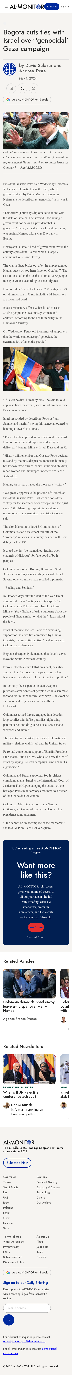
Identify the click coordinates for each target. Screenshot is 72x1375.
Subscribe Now (17, 1162)
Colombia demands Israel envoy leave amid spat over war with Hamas (29, 1006)
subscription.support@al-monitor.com (24, 1341)
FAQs (6, 1252)
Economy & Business (48, 1187)
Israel (6, 1203)
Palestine (8, 1208)
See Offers (36, 927)
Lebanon (8, 1223)
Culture (41, 1198)
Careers (41, 1257)
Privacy (41, 936)
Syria (6, 1228)
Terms (30, 936)
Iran (5, 1192)
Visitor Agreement (13, 1242)
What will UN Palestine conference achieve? (21, 1094)
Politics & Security (47, 1182)
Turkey (7, 1182)
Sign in (65, 6)
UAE (5, 1198)
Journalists (42, 1247)
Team (40, 1252)
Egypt (6, 1213)
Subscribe (52, 6)
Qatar (6, 1218)
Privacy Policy (11, 1247)
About (40, 1242)
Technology (43, 1192)
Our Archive (44, 1203)
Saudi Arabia (10, 1187)
